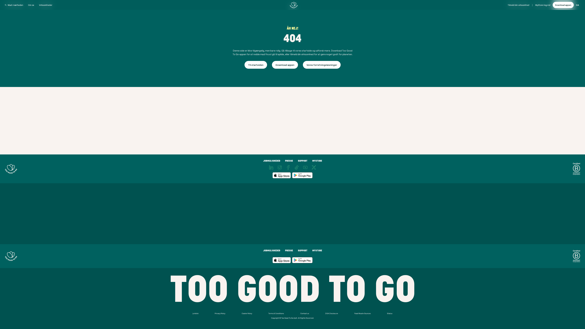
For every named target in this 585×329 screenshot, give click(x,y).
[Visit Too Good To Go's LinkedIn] (271, 167)
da (577, 5)
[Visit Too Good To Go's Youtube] (305, 167)
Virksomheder (45, 5)
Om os (31, 5)
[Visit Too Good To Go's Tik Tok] (296, 167)
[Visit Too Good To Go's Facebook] (288, 167)
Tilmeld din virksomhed (518, 5)
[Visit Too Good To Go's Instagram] (279, 167)
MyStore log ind (542, 5)
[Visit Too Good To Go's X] (313, 167)
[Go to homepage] (294, 5)
